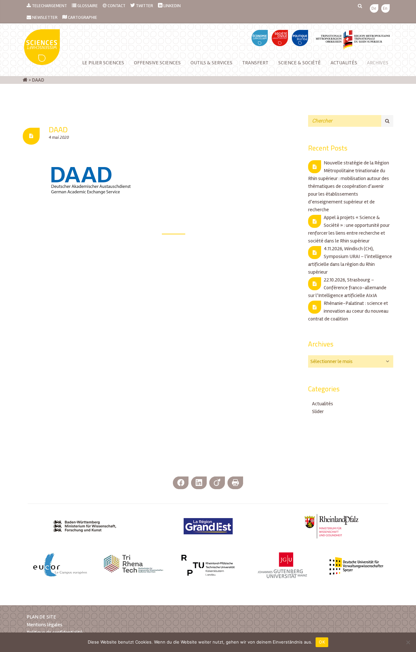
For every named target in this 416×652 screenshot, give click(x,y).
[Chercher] (387, 121)
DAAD (58, 129)
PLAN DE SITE (41, 617)
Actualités (344, 62)
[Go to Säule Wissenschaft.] (25, 80)
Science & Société (299, 62)
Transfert (255, 62)
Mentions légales (44, 624)
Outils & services (211, 62)
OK (322, 642)
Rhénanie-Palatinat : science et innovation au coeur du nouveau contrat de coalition (348, 311)
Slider (318, 411)
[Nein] (408, 642)
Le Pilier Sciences (103, 62)
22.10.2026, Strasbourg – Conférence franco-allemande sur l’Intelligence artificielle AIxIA (347, 288)
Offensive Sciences (157, 62)
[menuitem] (374, 9)
